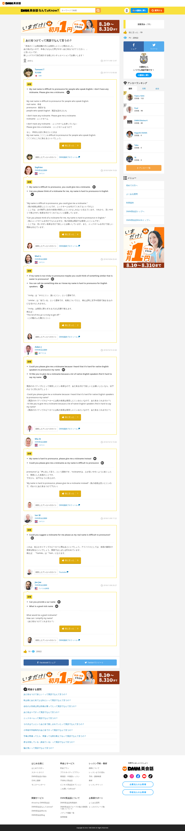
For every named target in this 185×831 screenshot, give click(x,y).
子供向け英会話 (66, 780)
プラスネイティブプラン (70, 772)
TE (135, 157)
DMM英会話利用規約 (68, 802)
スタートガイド (38, 772)
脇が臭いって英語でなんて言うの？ (39, 748)
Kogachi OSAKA (140, 133)
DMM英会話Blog (38, 815)
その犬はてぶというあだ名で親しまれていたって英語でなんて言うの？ (54, 724)
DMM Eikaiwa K (140, 120)
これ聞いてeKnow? (67, 788)
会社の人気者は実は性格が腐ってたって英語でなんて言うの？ (50, 706)
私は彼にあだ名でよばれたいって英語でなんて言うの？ (47, 700)
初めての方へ (132, 185)
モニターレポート (39, 784)
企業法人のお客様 (138, 784)
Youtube (62, 572)
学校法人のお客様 (138, 792)
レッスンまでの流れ (97, 772)
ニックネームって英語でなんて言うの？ (41, 718)
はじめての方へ (38, 768)
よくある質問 (132, 194)
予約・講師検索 (95, 776)
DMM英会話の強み (39, 776)
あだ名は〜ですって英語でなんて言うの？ (42, 712)
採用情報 (63, 817)
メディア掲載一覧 (67, 813)
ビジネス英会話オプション (70, 784)
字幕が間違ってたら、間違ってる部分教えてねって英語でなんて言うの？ (55, 736)
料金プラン (64, 768)
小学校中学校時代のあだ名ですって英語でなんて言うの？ (48, 730)
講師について (94, 768)
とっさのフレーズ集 (97, 807)
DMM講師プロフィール (68, 157)
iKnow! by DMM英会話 (41, 802)
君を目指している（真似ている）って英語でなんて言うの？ (49, 742)
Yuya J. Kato (139, 96)
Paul (136, 108)
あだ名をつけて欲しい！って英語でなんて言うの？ (45, 694)
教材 (90, 780)
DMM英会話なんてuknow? (42, 807)
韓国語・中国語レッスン (70, 776)
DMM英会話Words (39, 811)
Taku (136, 145)
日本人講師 (36, 780)
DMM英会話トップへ (135, 211)
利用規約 (130, 202)
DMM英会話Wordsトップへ (138, 220)
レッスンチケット (96, 784)
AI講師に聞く (141, 10)
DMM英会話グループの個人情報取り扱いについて (74, 808)
